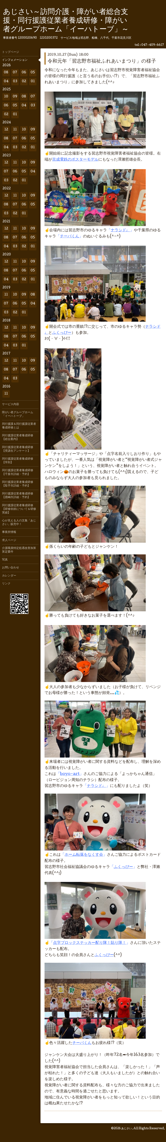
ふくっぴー (61, 333)
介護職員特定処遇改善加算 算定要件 (20, 550)
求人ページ (9, 540)
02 (24, 81)
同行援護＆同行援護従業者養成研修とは (19, 426)
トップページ (10, 52)
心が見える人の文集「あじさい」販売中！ (19, 522)
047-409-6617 (152, 45)
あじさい (126, 1128)
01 (33, 81)
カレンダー (9, 575)
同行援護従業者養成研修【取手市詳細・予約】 (17, 484)
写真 (5, 559)
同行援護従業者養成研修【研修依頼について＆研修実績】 (19, 509)
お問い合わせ (10, 567)
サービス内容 (10, 404)
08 (6, 72)
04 (6, 81)
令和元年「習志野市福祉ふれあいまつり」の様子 (102, 61)
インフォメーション (15, 60)
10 (6, 96)
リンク (6, 583)
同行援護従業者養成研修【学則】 (17, 460)
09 (15, 96)
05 (33, 72)
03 (15, 81)
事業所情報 (9, 532)
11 (15, 129)
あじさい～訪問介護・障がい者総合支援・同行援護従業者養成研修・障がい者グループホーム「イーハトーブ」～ (66, 21)
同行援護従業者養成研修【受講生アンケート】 (17, 449)
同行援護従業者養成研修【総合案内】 (17, 437)
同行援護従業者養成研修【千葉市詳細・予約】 (17, 472)
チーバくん (82, 1043)
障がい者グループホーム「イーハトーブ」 (17, 414)
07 (15, 72)
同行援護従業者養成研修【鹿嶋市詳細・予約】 (17, 495)
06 (24, 72)
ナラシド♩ (120, 230)
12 (6, 129)
